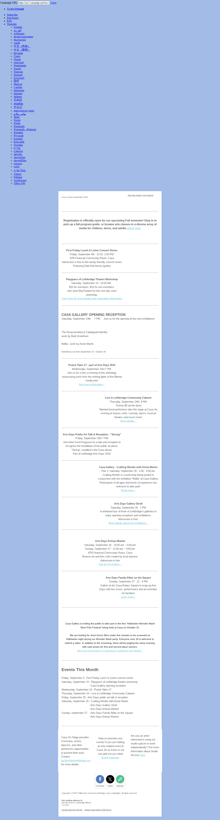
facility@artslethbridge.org (75, 760)
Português (19, 126)
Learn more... (128, 596)
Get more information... (92, 384)
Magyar (18, 84)
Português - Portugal (25, 129)
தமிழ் (17, 166)
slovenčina (19, 157)
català (17, 42)
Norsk (17, 120)
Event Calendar (110, 757)
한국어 (18, 107)
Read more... (128, 490)
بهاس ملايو (20, 113)
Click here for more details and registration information (92, 298)
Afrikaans (19, 33)
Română (18, 132)
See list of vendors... (110, 564)
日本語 (18, 99)
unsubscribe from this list (72, 810)
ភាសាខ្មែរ (18, 103)
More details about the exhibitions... (128, 523)
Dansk (17, 59)
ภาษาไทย (19, 170)
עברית (17, 148)
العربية (17, 30)
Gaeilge (18, 87)
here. (143, 755)
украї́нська (20, 180)
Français (18, 71)
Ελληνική (19, 77)
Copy (54, 2)
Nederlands (20, 65)
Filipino (18, 177)
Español (18, 138)
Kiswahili (19, 141)
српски (18, 163)
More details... (128, 420)
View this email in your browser (140, 195)
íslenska (18, 93)
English (18, 27)
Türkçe (17, 174)
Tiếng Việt (19, 183)
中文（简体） (22, 46)
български (20, 39)
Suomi (17, 68)
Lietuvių (18, 151)
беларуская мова (23, 36)
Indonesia (19, 90)
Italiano (18, 96)
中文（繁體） (22, 49)
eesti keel (19, 62)
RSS (9, 20)
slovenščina (20, 160)
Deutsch (18, 74)
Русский (19, 135)
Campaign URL (8, 2)
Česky (17, 56)
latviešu (18, 154)
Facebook (100, 786)
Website (120, 786)
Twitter (15, 8)
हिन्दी (16, 81)
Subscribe (12, 14)
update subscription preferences (97, 810)
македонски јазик (24, 110)
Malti (16, 117)
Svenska (18, 144)
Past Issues (13, 17)
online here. (134, 228)
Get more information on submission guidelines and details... (110, 650)
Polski (17, 123)
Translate (12, 24)
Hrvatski (18, 53)
